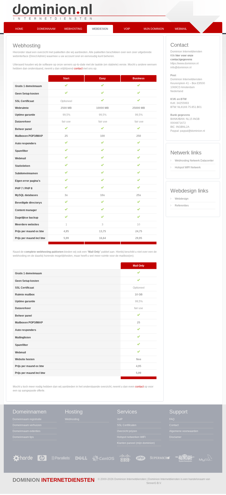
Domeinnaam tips (23, 437)
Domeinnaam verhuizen (27, 425)
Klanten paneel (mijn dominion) (136, 443)
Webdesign (100, 28)
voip (127, 28)
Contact (174, 425)
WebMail (181, 28)
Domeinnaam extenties (26, 431)
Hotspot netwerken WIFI (131, 437)
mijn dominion (154, 28)
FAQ (171, 419)
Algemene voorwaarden (183, 431)
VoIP (119, 419)
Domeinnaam (46, 28)
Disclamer (175, 437)
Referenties (182, 205)
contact (78, 68)
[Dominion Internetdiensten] (113, 21)
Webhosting (73, 28)
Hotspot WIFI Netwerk (188, 167)
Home (19, 28)
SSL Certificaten (126, 425)
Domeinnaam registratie (27, 419)
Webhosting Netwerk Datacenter (194, 160)
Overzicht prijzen (127, 431)
